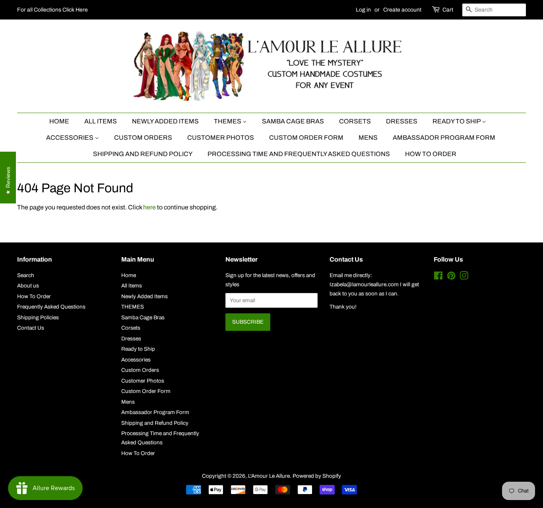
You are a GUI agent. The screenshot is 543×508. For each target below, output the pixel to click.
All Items (100, 121)
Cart (447, 10)
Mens (368, 137)
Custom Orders (143, 137)
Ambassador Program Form (444, 137)
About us (28, 286)
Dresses (401, 121)
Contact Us (30, 328)
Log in (363, 10)
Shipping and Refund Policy (142, 153)
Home (59, 121)
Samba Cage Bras (293, 121)
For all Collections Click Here (52, 10)
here (149, 207)
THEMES (228, 121)
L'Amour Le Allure (269, 476)
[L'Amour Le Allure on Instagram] (464, 277)
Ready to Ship (457, 121)
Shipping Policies (38, 317)
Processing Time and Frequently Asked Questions (299, 153)
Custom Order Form (306, 137)
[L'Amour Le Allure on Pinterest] (451, 277)
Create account (402, 10)
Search (25, 275)
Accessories (70, 137)
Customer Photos (220, 137)
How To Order (430, 153)
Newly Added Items (165, 121)
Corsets (355, 121)
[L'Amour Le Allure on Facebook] (438, 277)
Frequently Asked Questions (51, 307)
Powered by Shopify (317, 476)
